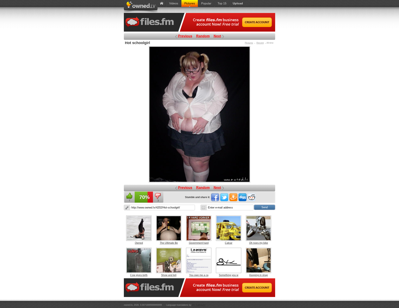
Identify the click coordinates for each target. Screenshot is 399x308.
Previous (185, 36)
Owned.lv (141, 6)
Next (217, 36)
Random (203, 36)
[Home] (162, 3)
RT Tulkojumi (198, 305)
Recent (260, 43)
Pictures (249, 43)
